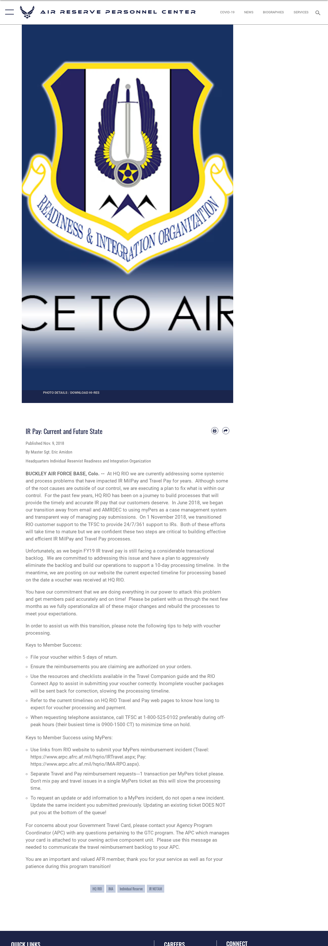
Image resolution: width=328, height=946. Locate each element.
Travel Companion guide (163, 676)
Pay (145, 700)
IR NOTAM (155, 888)
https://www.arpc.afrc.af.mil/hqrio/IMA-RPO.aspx (83, 764)
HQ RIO (97, 888)
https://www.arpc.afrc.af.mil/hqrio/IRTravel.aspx (82, 757)
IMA (110, 888)
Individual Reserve (131, 888)
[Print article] (214, 430)
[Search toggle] (318, 12)
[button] (8, 12)
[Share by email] (225, 430)
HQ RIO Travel (116, 700)
